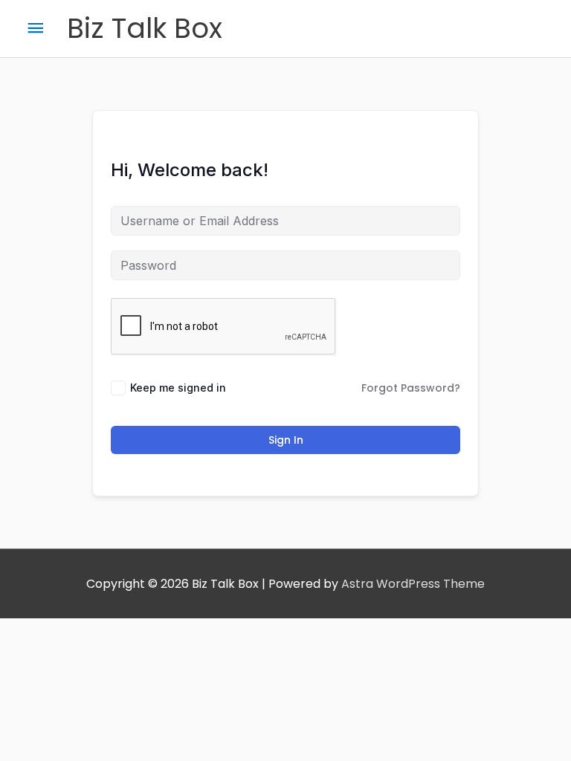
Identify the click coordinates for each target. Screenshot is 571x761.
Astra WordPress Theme (413, 583)
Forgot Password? (410, 387)
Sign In (285, 440)
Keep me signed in (178, 387)
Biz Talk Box (144, 28)
